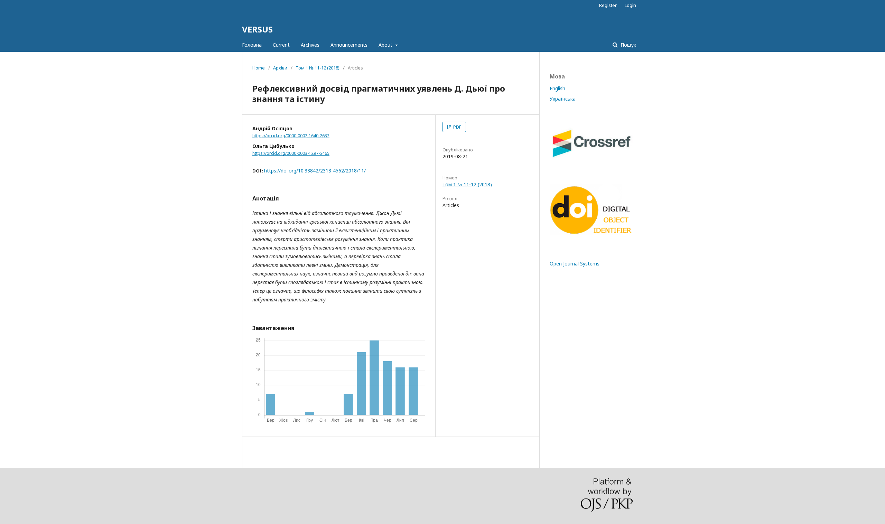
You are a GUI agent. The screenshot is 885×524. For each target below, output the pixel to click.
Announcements (348, 44)
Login (630, 5)
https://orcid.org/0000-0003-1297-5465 (290, 153)
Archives (310, 44)
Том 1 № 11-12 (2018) (317, 68)
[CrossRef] (591, 159)
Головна (252, 44)
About (386, 44)
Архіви (280, 68)
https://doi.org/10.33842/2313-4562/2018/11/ (315, 170)
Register (608, 5)
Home (258, 68)
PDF (456, 127)
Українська (563, 98)
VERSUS (257, 29)
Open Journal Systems (574, 263)
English (557, 88)
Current (281, 44)
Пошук (627, 44)
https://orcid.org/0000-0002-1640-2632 (290, 136)
